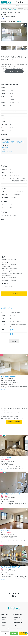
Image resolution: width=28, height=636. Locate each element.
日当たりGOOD (5, 142)
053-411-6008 (13, 329)
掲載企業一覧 (17, 617)
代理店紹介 (14, 341)
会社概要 (4, 622)
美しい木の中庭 (5, 530)
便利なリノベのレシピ (6, 619)
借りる (4, 5)
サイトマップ (16, 625)
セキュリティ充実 (17, 142)
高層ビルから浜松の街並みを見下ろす (12, 567)
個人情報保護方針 (18, 622)
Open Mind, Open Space (8, 376)
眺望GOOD (17, 141)
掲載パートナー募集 (18, 619)
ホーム (2, 9)
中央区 (19, 9)
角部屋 (23, 142)
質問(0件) (19, 21)
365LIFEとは (5, 614)
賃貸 (6, 9)
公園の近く (22, 141)
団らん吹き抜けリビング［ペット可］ (11, 494)
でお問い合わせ (14, 331)
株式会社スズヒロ (7, 308)
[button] (26, 364)
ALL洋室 (11, 142)
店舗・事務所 (16, 5)
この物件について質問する (14, 422)
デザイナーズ (5, 141)
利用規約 (4, 625)
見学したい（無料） (14, 294)
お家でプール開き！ (6, 457)
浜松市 (15, 9)
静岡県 (10, 9)
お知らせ (4, 617)
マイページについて (18, 614)
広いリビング (11, 141)
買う (9, 5)
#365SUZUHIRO (5, 147)
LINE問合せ (14, 633)
